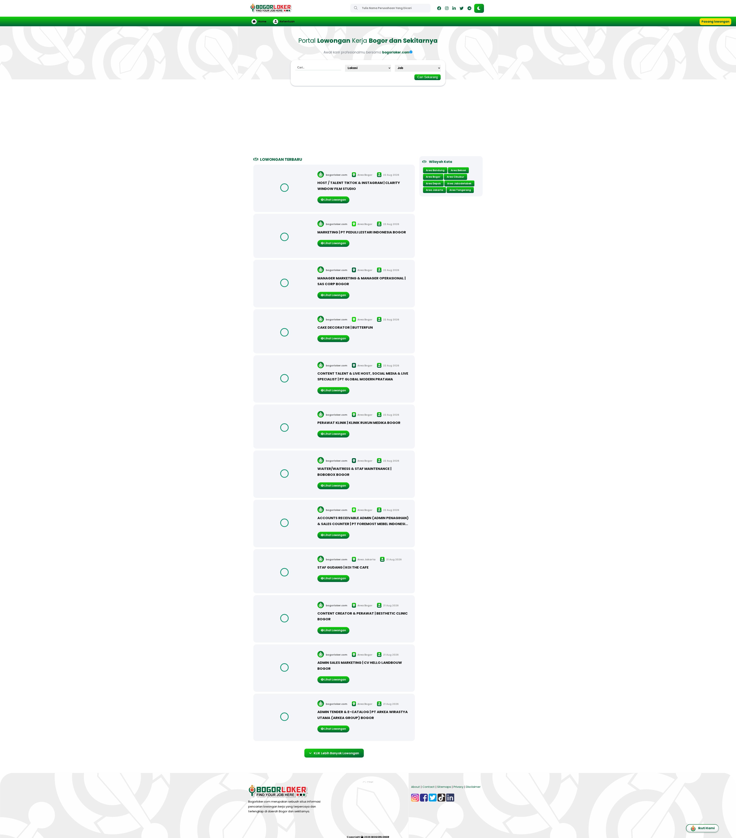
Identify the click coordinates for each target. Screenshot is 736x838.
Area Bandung (435, 170)
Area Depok (433, 183)
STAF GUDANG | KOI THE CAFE (343, 567)
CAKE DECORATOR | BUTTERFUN (345, 327)
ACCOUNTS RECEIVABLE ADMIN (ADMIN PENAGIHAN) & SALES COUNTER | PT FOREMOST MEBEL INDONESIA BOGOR (363, 523)
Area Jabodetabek (459, 183)
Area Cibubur (455, 176)
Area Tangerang (460, 190)
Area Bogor (364, 175)
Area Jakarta (366, 559)
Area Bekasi (458, 170)
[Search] (356, 8)
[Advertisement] (368, 122)
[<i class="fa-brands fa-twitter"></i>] (462, 8)
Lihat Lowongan (335, 200)
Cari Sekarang (427, 77)
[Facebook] (439, 8)
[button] (479, 8)
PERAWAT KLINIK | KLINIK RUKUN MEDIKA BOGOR (358, 422)
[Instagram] (446, 8)
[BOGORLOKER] (271, 10)
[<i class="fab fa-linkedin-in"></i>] (454, 8)
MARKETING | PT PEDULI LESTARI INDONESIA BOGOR (361, 232)
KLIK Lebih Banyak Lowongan (336, 753)
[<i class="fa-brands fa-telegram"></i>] (469, 8)
